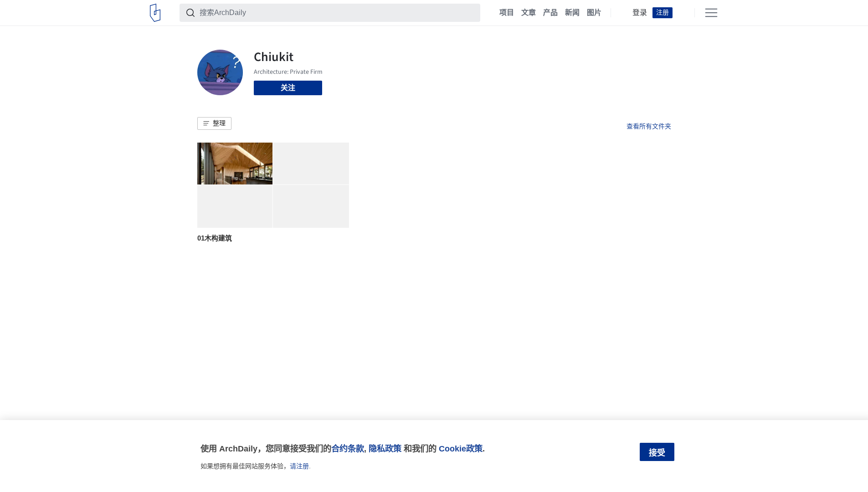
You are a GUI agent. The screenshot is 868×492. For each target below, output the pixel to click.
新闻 (572, 13)
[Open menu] (711, 12)
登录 (639, 13)
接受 (657, 452)
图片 (594, 13)
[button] (214, 123)
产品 (550, 13)
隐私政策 (385, 448)
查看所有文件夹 (649, 126)
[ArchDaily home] (155, 13)
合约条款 (347, 448)
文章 (528, 13)
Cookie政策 (461, 448)
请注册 (299, 466)
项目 (506, 13)
